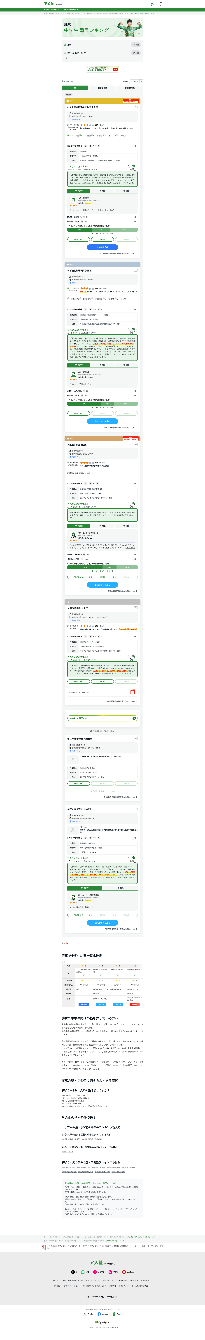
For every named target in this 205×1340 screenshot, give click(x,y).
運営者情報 (145, 1280)
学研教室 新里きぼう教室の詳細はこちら (119, 929)
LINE (87, 1272)
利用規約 (57, 1286)
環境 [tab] (127, 191)
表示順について (69, 81)
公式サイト (100, 1004)
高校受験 (68, 95)
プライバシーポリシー (72, 1286)
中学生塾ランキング (56, 1241)
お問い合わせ (124, 1286)
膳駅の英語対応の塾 (69, 1171)
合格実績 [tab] (102, 239)
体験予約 (84, 1004)
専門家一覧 (134, 1280)
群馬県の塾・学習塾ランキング (76, 13)
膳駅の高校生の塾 (83, 1167)
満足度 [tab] (80, 191)
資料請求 (135, 1004)
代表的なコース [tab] (79, 239)
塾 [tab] (75, 87)
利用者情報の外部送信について (95, 1286)
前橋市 (64, 1151)
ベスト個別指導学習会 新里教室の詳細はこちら (117, 253)
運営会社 (112, 1286)
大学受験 (101, 1272)
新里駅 (70, 1139)
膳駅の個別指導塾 (118, 1171)
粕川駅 (64, 1139)
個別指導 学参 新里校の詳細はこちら (121, 701)
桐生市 (70, 1151)
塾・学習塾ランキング (57, 13)
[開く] (135, 146)
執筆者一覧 (123, 1280)
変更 (137, 44)
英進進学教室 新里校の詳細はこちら (121, 591)
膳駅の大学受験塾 (128, 1167)
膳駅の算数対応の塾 (102, 1171)
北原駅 (90, 1139)
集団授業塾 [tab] (130, 87)
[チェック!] (133, 692)
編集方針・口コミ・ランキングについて (101, 1280)
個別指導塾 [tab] (102, 87)
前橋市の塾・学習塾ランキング (98, 13)
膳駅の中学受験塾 (98, 1167)
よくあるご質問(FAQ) (140, 1286)
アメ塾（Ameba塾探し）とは (72, 1280)
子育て (115, 1272)
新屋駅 (77, 1139)
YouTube (130, 1272)
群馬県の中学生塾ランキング (74, 1241)
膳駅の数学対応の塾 (85, 1171)
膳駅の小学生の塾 (68, 1167)
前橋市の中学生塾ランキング (94, 1241)
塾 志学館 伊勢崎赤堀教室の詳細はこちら (119, 797)
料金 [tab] (104, 191)
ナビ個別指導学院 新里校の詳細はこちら (119, 427)
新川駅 (84, 1139)
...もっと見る (130, 547)
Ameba (90, 1314)
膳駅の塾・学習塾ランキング (119, 13)
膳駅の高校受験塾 (113, 1167)
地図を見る (76, 119)
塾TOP (46, 13)
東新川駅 (98, 1139)
